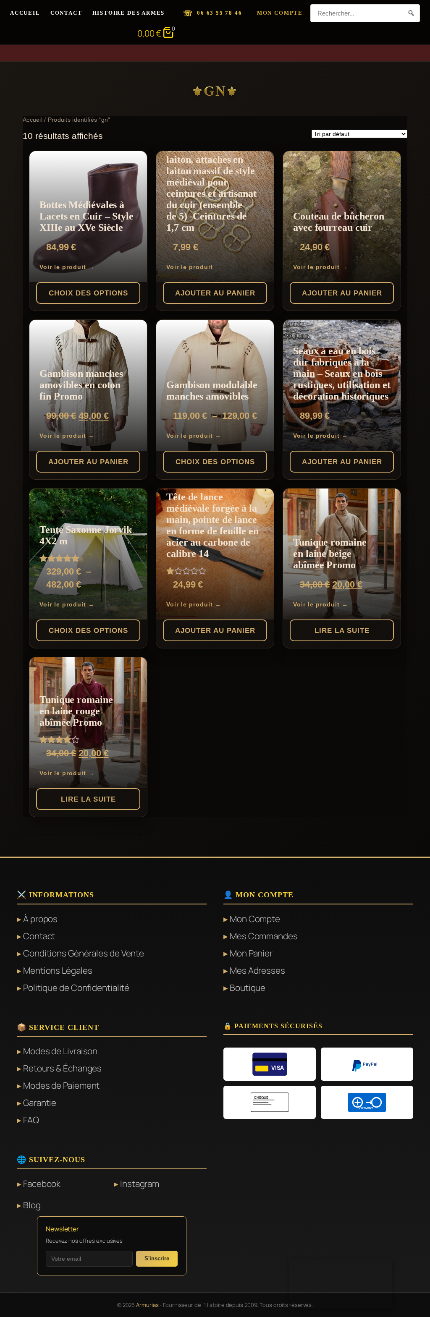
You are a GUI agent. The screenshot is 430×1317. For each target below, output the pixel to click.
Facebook (41, 1183)
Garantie (39, 1102)
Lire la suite (342, 630)
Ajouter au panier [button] (215, 293)
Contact (66, 13)
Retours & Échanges (62, 1068)
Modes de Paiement (61, 1085)
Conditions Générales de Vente (83, 953)
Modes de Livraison (60, 1051)
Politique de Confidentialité (76, 987)
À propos (40, 919)
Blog (32, 1205)
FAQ (31, 1120)
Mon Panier (251, 953)
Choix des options (88, 293)
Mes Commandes (264, 936)
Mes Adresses (257, 970)
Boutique (247, 987)
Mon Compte (280, 13)
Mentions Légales (57, 970)
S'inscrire (156, 1258)
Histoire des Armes (128, 13)
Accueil (25, 13)
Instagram (139, 1183)
